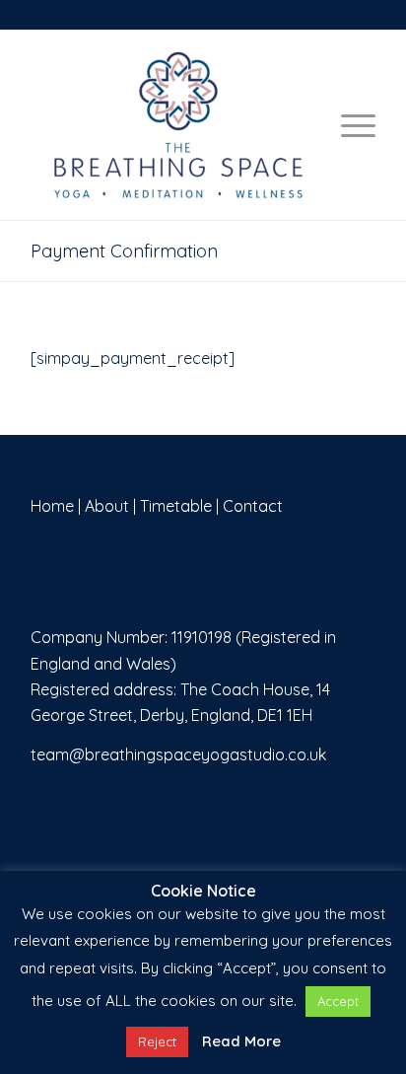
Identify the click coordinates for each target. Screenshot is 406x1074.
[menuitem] (348, 125)
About (107, 506)
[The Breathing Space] (203, 125)
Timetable (176, 506)
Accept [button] (338, 1001)
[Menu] (348, 125)
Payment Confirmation (124, 251)
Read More (241, 1041)
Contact (253, 506)
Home (52, 506)
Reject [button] (157, 1041)
